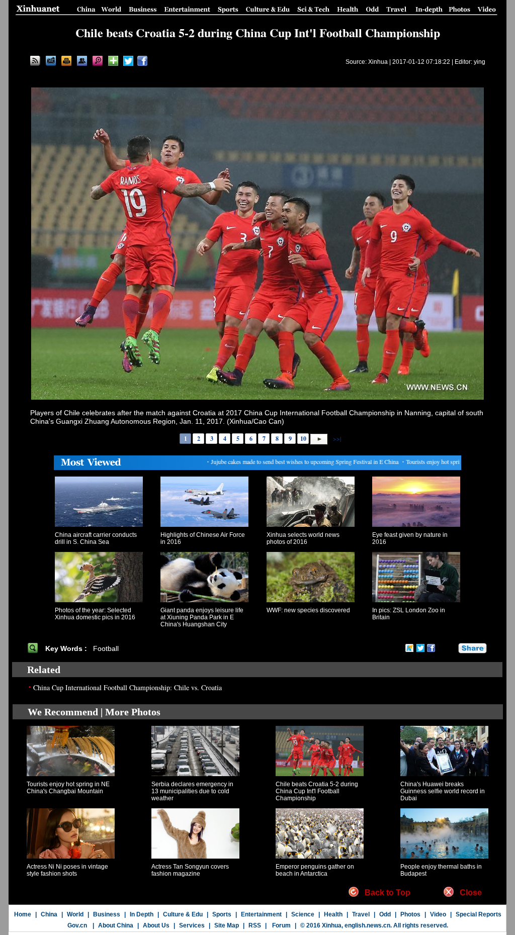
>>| (336, 438)
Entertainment (261, 914)
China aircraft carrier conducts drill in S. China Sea (96, 538)
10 (303, 438)
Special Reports (478, 914)
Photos (410, 914)
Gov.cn (77, 925)
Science (302, 914)
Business (106, 914)
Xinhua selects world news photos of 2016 (303, 538)
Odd (385, 914)
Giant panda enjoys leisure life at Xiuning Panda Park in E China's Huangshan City (201, 617)
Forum (281, 925)
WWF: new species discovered (308, 610)
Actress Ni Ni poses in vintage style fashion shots (67, 870)
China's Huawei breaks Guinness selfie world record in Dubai (442, 791)
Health (333, 914)
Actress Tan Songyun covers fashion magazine (190, 870)
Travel (361, 914)
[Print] (66, 61)
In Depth (141, 914)
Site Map (226, 925)
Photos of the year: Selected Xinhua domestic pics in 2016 (95, 614)
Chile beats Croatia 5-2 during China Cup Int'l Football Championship (317, 791)
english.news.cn (367, 925)
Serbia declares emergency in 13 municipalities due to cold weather (192, 791)
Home (22, 914)
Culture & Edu (183, 914)
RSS (254, 925)
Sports (221, 914)
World (75, 914)
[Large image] (98, 61)
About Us (156, 925)
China (49, 914)
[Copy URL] (82, 61)
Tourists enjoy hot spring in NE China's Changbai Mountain (68, 788)
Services (192, 925)
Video (438, 914)
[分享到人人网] (451, 648)
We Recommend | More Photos (94, 711)
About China (115, 925)
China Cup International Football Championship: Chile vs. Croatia (127, 687)
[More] (113, 61)
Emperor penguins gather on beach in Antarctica (315, 870)
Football (107, 648)
